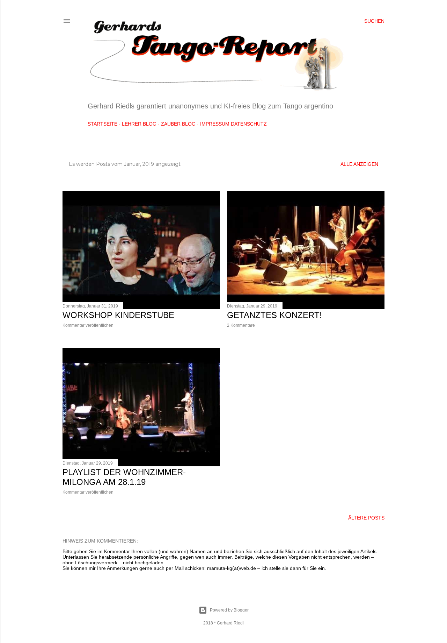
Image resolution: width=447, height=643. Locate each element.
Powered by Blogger (229, 610)
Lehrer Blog (139, 124)
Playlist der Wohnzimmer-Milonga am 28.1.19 (124, 477)
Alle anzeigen (359, 164)
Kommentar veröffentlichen (88, 325)
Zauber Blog (178, 124)
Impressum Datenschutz (233, 124)
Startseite (102, 124)
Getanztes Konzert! (274, 315)
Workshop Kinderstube (118, 315)
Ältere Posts (366, 518)
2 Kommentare (241, 325)
